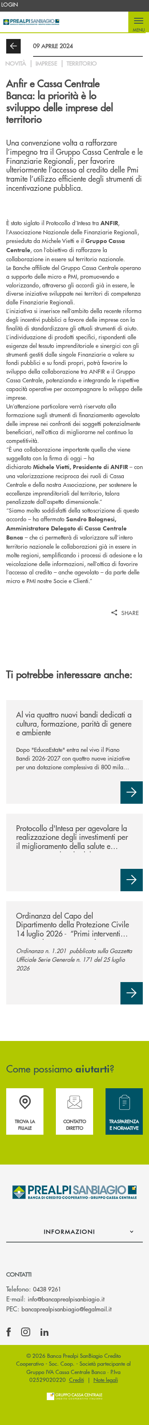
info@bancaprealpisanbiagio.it (66, 1299)
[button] (138, 22)
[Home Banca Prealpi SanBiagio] (31, 22)
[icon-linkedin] (44, 1332)
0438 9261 (47, 1289)
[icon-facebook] (8, 1332)
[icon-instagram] (25, 1332)
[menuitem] (9, 4)
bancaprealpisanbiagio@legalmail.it (66, 1309)
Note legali (106, 1380)
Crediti (76, 1380)
